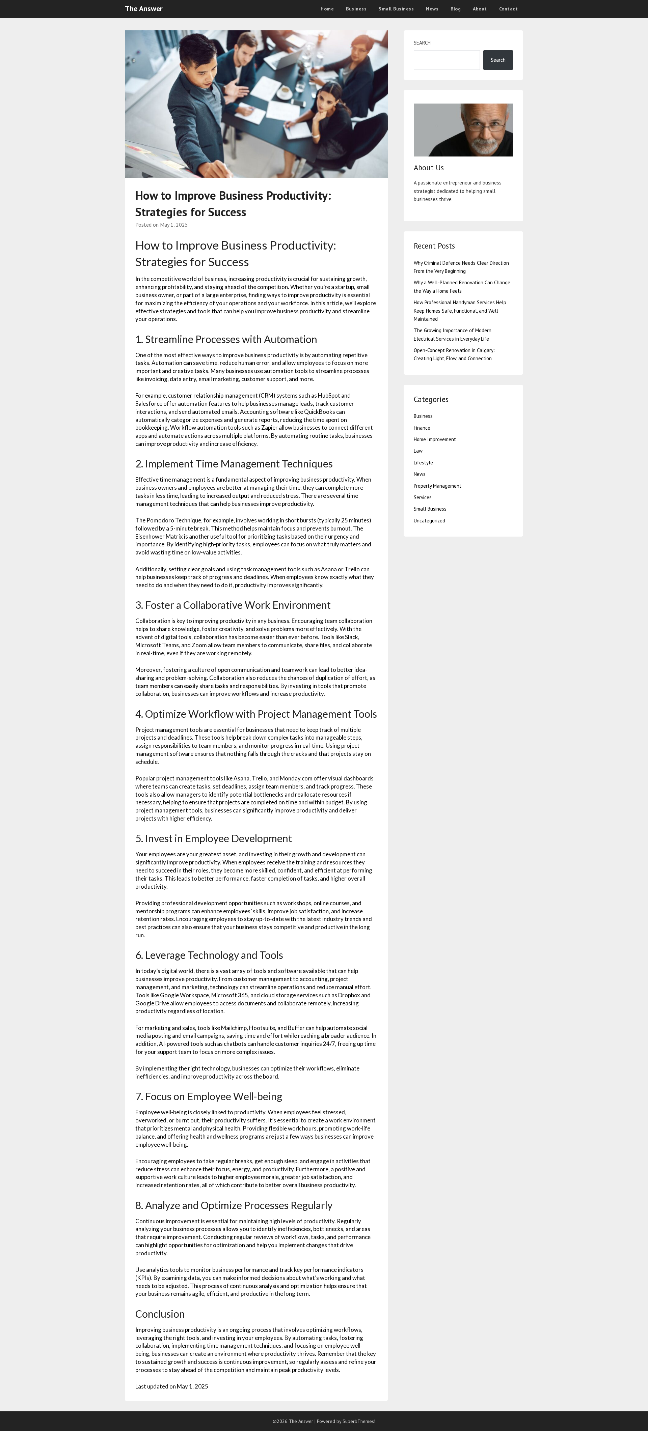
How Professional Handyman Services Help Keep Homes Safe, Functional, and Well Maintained (460, 310)
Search (422, 42)
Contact (508, 9)
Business (356, 9)
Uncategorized (429, 520)
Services (423, 497)
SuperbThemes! (359, 1421)
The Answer (144, 8)
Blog (456, 9)
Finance (422, 428)
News (432, 9)
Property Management (437, 486)
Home (327, 9)
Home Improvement (435, 439)
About (480, 9)
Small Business (396, 9)
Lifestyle (423, 462)
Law (418, 451)
